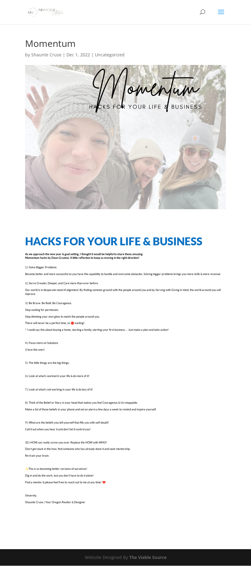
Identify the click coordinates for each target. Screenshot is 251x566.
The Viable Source (148, 557)
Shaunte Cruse (46, 55)
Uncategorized (110, 55)
